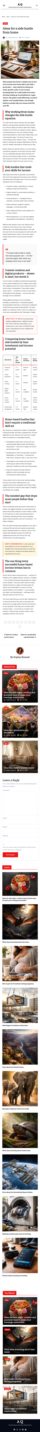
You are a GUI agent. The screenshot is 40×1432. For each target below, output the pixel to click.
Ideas (5, 23)
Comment (6, 790)
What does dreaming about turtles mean (16, 1150)
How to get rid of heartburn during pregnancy (18, 984)
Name (5, 818)
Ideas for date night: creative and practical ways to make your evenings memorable (19, 695)
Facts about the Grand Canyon (13, 1067)
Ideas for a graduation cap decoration (16, 731)
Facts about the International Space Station (17, 1192)
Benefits (7, 1389)
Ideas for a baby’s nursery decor (19, 767)
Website (5, 836)
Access (7, 1359)
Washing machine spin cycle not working (16, 1234)
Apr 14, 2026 (23, 700)
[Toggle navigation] (3, 5)
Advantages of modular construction (15, 1025)
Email (5, 827)
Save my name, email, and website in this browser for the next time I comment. (19, 848)
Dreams (7, 1329)
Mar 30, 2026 (24, 735)
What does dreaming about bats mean (15, 942)
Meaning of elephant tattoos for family (15, 1109)
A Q (20, 4)
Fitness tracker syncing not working (14, 1276)
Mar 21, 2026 (24, 770)
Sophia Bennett (13, 37)
